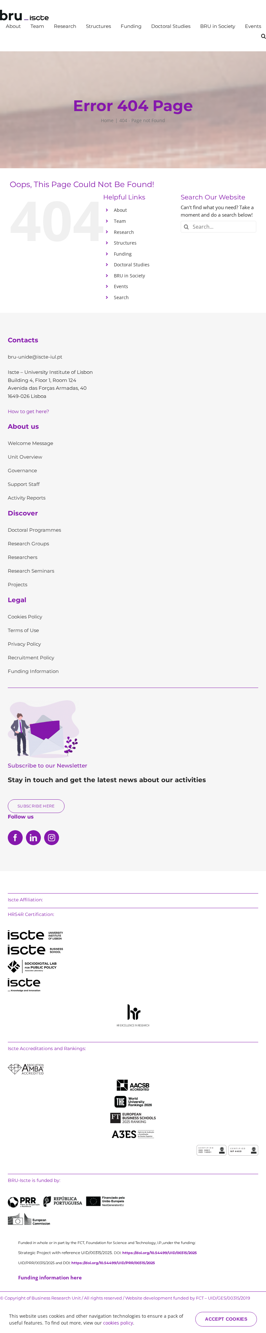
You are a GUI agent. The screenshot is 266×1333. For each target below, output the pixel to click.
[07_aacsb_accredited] (133, 1082)
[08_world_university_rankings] (133, 1098)
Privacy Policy (24, 644)
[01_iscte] (35, 932)
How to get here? (28, 411)
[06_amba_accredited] (25, 1066)
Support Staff (24, 484)
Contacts (23, 340)
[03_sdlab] (32, 962)
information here (50, 1277)
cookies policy (118, 1323)
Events (121, 286)
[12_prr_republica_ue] (66, 1198)
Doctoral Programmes (34, 530)
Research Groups (28, 543)
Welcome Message (30, 443)
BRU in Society (129, 276)
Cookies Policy (25, 617)
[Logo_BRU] (24, 12)
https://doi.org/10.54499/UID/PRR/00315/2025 (113, 1263)
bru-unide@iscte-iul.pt (35, 357)
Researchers (22, 557)
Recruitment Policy (31, 657)
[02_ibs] (35, 947)
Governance (22, 470)
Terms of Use (23, 630)
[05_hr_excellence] (133, 1006)
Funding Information (33, 671)
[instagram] (51, 837)
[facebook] (15, 837)
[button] (263, 36)
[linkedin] (33, 837)
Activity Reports (26, 498)
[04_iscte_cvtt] (24, 980)
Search (121, 297)
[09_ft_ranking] (133, 1115)
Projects (17, 584)
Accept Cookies (226, 1319)
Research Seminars (31, 571)
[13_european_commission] (29, 1215)
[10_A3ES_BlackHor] (133, 1130)
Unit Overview (25, 457)
